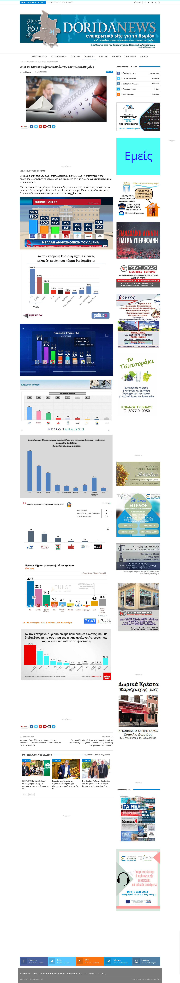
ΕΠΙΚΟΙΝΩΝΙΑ (90, 974)
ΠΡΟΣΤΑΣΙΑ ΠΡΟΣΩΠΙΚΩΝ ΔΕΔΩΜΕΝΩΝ (49, 974)
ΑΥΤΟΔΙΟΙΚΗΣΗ (58, 56)
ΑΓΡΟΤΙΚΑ (103, 56)
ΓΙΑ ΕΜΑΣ (102, 974)
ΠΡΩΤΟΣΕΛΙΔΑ (67, 2)
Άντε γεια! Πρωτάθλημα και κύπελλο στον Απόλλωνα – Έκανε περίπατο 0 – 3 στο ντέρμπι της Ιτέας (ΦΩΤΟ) (40, 743)
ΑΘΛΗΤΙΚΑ (116, 56)
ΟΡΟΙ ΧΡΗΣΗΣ (25, 974)
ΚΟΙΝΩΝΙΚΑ (75, 56)
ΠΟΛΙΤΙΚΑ (88, 56)
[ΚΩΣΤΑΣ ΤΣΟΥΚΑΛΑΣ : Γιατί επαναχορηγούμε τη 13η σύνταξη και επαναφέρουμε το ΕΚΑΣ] (36, 769)
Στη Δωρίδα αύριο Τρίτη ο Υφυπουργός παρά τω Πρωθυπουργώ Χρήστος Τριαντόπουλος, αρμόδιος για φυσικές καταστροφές (91, 743)
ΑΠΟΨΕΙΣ (144, 56)
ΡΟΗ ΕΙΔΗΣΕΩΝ (38, 56)
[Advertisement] (66, 148)
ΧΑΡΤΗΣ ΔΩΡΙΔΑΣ (54, 2)
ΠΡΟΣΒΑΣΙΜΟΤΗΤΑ (74, 974)
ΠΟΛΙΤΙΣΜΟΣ (130, 56)
